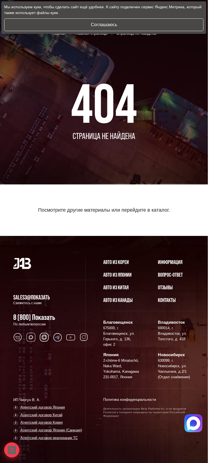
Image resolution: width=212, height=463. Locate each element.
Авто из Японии (117, 275)
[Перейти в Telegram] (57, 337)
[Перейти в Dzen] (44, 337)
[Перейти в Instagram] (84, 337)
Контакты (167, 300)
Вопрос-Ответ (170, 275)
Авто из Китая (116, 287)
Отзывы (165, 287)
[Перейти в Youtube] (70, 337)
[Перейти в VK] (17, 337)
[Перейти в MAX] (30, 337)
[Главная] (22, 263)
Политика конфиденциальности (129, 399)
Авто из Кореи (116, 262)
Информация (170, 262)
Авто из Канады (118, 300)
